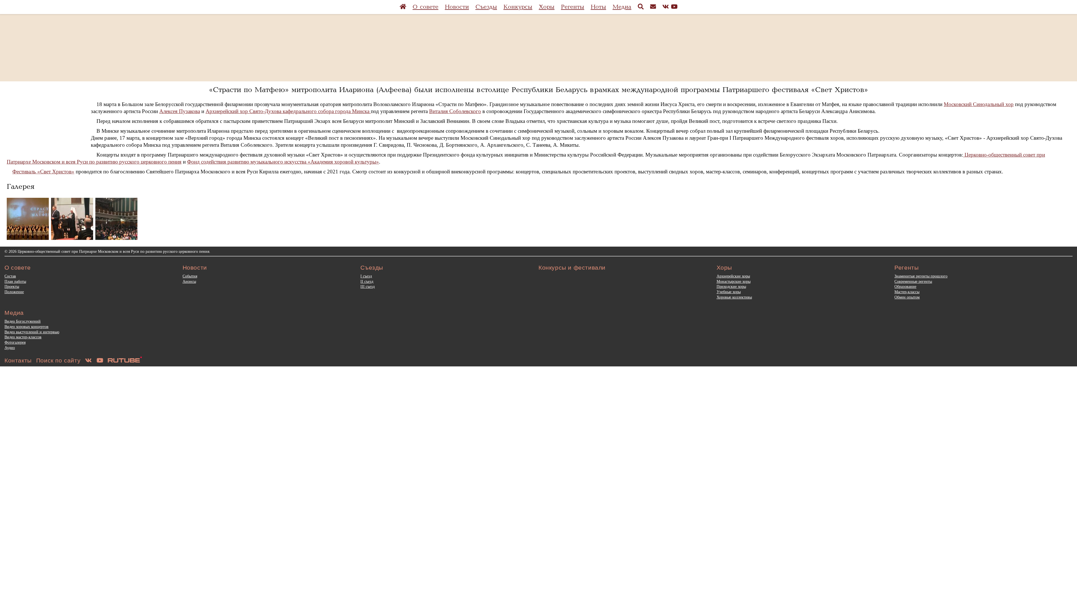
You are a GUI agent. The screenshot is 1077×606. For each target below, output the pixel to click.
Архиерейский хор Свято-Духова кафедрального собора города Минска (288, 111)
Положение (14, 292)
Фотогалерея (15, 342)
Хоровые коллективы (734, 297)
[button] (28, 219)
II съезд (366, 281)
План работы (15, 281)
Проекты (11, 286)
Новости (457, 7)
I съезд (366, 276)
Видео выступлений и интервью (31, 332)
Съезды (486, 7)
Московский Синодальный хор (979, 104)
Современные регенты (913, 281)
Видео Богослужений (22, 321)
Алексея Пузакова (179, 111)
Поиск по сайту (58, 360)
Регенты (572, 7)
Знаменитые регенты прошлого (920, 276)
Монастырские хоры (734, 281)
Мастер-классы (906, 292)
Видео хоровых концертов (26, 326)
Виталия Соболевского (455, 111)
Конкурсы (517, 7)
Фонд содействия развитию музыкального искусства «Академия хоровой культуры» (283, 162)
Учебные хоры (729, 292)
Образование (905, 286)
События (190, 276)
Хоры (546, 7)
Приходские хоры (731, 286)
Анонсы (189, 281)
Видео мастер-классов (23, 337)
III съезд (367, 286)
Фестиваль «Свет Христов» (43, 172)
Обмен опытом (907, 297)
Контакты (18, 360)
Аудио (9, 347)
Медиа (622, 7)
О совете (425, 7)
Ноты (598, 7)
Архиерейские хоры (733, 276)
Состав (10, 276)
